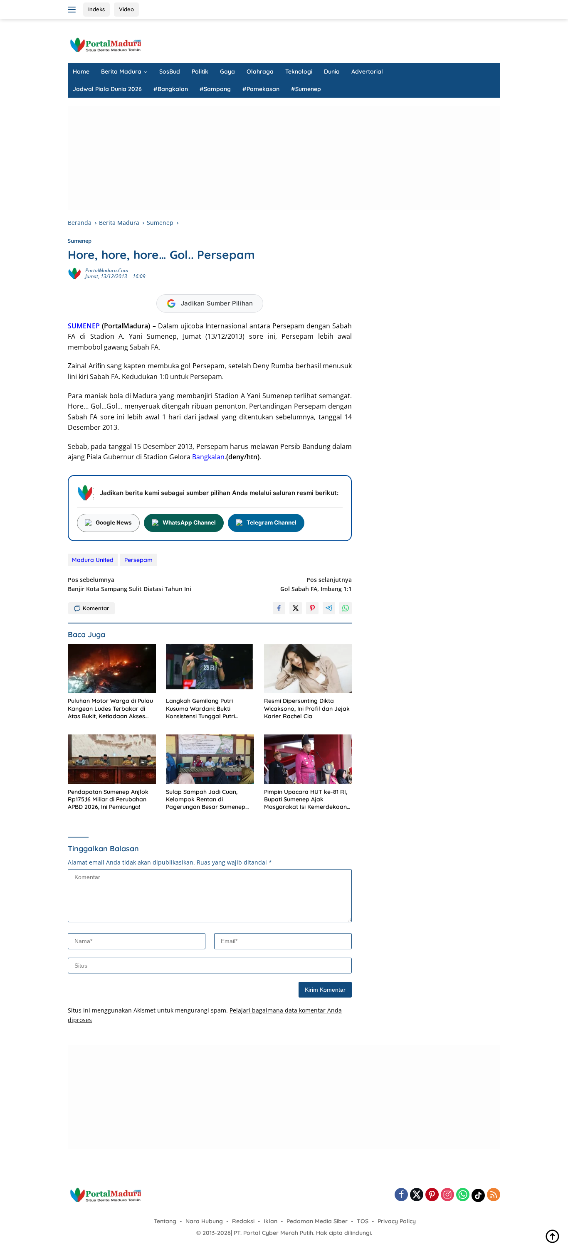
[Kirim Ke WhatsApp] (345, 608)
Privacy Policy (397, 1221)
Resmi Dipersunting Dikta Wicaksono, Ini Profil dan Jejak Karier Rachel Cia (307, 708)
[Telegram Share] (329, 608)
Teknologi (298, 71)
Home (81, 71)
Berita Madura (121, 71)
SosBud (169, 71)
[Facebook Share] (279, 608)
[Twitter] (416, 1195)
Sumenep (79, 240)
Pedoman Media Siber (317, 1221)
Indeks (96, 9)
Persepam (138, 560)
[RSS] (493, 1195)
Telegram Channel (271, 522)
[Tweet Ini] (295, 608)
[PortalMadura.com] (105, 44)
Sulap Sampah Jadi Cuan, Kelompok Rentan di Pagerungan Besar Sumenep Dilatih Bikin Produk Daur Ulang (209, 799)
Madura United (93, 560)
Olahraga (260, 71)
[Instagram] (447, 1195)
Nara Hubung (204, 1221)
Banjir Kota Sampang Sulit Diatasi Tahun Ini (129, 584)
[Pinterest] (432, 1195)
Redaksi (243, 1221)
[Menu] (73, 9)
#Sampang (215, 89)
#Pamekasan (260, 89)
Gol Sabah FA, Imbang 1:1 (316, 584)
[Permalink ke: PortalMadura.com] (74, 272)
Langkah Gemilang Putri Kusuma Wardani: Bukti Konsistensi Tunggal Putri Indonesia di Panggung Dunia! (207, 708)
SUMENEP (84, 325)
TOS (362, 1221)
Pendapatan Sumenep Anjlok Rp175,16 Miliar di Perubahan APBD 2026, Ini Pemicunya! (108, 799)
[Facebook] (401, 1195)
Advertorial (367, 71)
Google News (114, 522)
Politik (200, 71)
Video (126, 9)
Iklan (270, 1221)
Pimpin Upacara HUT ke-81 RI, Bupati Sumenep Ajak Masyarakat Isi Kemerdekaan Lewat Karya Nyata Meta (305, 799)
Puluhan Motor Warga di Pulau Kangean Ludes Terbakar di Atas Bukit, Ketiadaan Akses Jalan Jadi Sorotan (110, 708)
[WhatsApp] (462, 1195)
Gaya (227, 71)
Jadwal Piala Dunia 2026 (107, 89)
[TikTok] (478, 1195)
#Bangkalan (170, 89)
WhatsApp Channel (189, 522)
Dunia (332, 71)
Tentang (165, 1221)
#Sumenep (306, 89)
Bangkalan (208, 456)
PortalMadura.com (106, 270)
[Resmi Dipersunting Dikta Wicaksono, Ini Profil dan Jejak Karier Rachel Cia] (308, 668)
